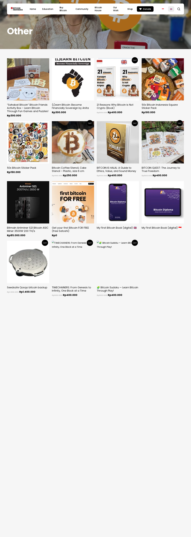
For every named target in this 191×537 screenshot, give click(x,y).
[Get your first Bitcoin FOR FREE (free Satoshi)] (73, 202)
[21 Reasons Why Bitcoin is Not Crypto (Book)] (118, 79)
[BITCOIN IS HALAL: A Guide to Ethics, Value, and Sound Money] (118, 142)
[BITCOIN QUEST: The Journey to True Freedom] (163, 142)
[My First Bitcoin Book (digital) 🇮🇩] (163, 202)
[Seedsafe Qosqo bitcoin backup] (28, 262)
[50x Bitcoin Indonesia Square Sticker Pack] (163, 79)
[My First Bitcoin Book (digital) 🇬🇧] (118, 202)
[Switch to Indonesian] (163, 9)
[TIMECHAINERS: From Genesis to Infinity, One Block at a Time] (73, 262)
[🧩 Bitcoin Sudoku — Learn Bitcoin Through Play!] (118, 262)
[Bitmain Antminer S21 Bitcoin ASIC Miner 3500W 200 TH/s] (28, 202)
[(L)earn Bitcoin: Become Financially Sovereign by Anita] (73, 79)
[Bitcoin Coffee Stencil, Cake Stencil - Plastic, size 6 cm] (73, 142)
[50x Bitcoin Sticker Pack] (28, 142)
